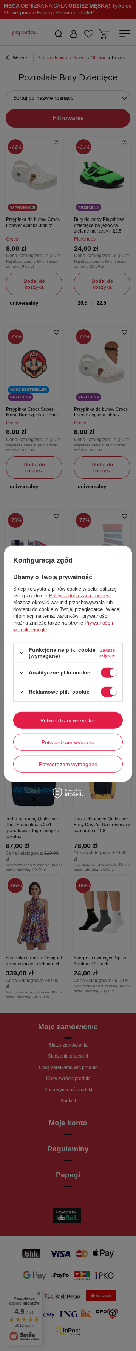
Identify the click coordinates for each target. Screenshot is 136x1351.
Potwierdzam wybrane (68, 742)
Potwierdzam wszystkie (68, 720)
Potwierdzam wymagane (68, 764)
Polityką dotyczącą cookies (79, 595)
